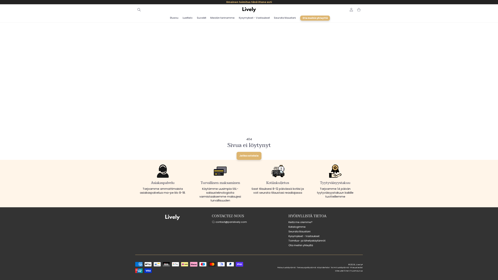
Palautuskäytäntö (286, 267)
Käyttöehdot (323, 267)
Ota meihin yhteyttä (300, 245)
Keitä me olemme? (300, 222)
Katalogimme (297, 226)
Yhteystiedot (356, 267)
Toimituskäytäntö (340, 267)
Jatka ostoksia (249, 155)
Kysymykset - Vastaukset (303, 236)
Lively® (359, 264)
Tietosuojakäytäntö (306, 267)
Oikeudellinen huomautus (349, 271)
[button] (139, 10)
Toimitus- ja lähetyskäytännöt (306, 240)
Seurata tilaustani (299, 231)
